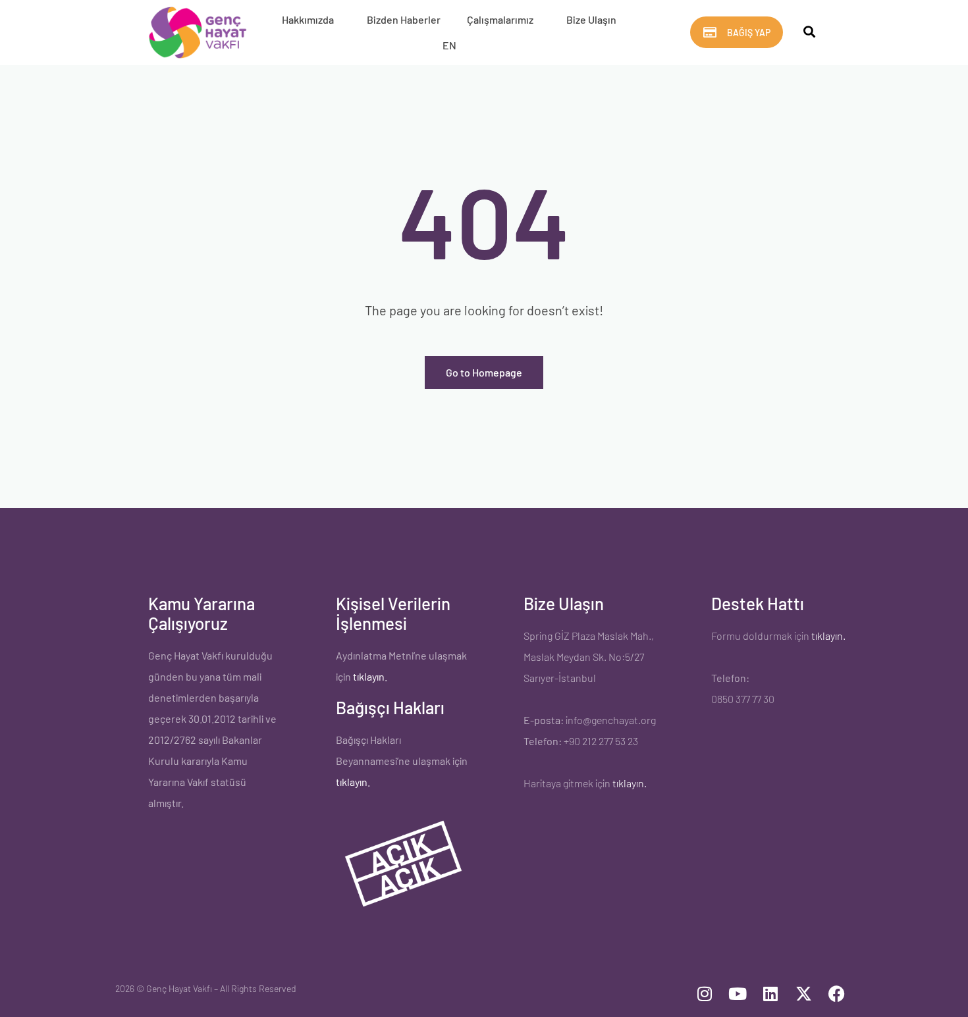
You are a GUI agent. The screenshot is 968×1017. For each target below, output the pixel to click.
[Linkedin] (770, 994)
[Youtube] (737, 994)
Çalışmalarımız (500, 19)
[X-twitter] (803, 994)
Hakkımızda (308, 19)
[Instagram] (704, 994)
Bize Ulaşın (591, 19)
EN (449, 45)
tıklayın (351, 781)
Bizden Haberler (404, 19)
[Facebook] (836, 994)
